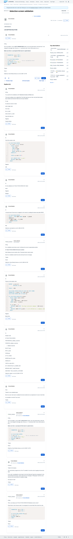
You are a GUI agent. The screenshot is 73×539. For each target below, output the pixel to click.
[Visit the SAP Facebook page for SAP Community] (62, 537)
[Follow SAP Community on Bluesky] (64, 537)
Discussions (35, 4)
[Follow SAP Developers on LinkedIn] (68, 537)
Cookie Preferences (38, 537)
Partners (37, 1)
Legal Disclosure (21, 537)
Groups (27, 1)
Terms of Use (10, 537)
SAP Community (6, 4)
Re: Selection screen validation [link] (43, 4)
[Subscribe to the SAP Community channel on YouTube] (66, 537)
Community (11, 1)
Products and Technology (20, 1)
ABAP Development (8, 26)
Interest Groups (16, 4)
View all (51, 82)
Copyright (15, 537)
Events (41, 1)
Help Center (46, 1)
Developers (32, 1)
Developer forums (34, 7)
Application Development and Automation (26, 4)
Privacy (5, 537)
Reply (42, 127)
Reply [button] (43, 78)
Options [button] (67, 10)
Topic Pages (52, 1)
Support (31, 537)
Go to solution (37, 16)
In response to (23, 415)
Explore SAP (62, 1)
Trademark (27, 537)
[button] (64, 20)
